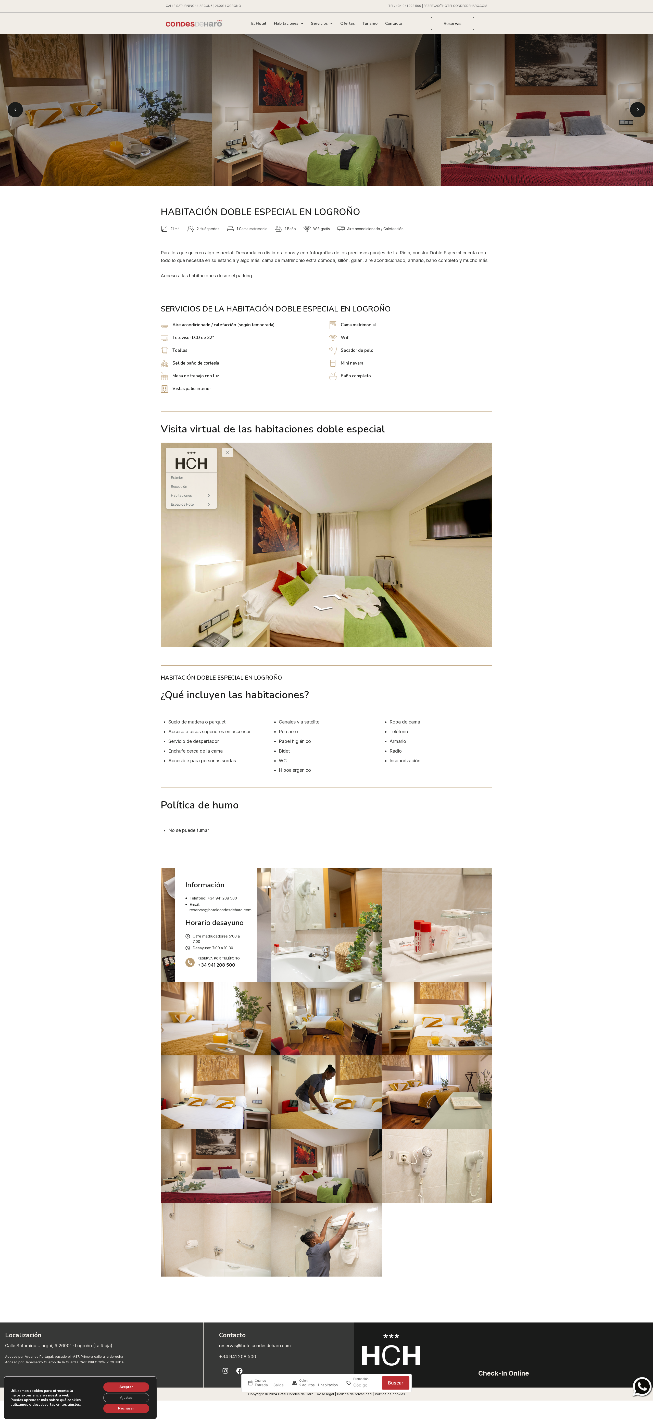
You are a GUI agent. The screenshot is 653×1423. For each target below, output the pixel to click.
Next (637, 109)
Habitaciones (286, 23)
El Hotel (258, 23)
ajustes (74, 1404)
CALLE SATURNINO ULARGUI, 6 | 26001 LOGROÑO (203, 6)
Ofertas (347, 23)
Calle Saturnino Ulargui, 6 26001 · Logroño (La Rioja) (58, 1345)
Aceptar (126, 1386)
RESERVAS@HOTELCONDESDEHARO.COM (455, 6)
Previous (15, 109)
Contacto (393, 23)
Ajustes (126, 1397)
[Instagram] (225, 1371)
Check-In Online (503, 1373)
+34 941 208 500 (408, 6)
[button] (452, 23)
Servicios (319, 23)
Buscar (395, 1383)
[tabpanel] (327, 109)
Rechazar (126, 1408)
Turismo (370, 23)
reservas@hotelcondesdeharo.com (255, 1345)
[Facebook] (239, 1371)
